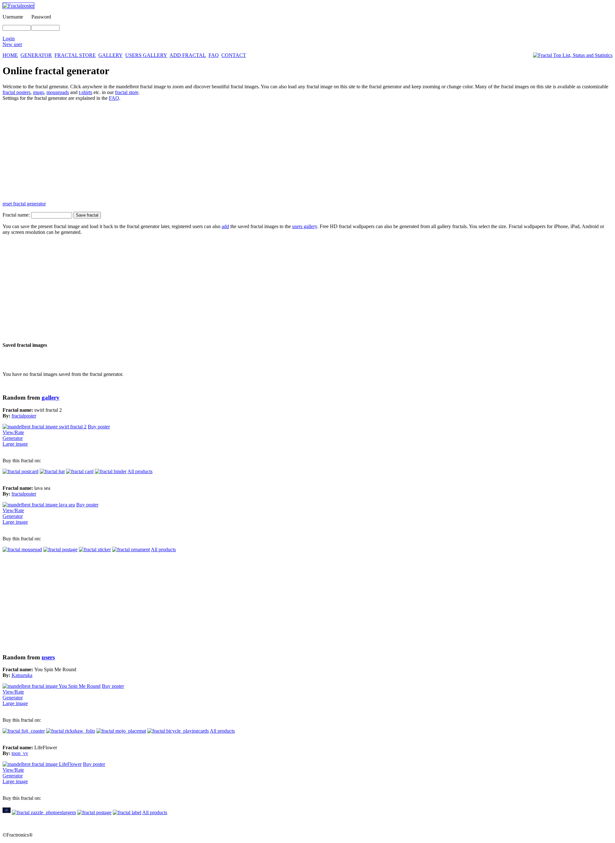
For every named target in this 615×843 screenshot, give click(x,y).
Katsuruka (22, 675)
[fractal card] (80, 471)
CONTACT (233, 55)
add (225, 226)
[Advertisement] (195, 151)
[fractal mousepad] (22, 549)
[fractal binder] (111, 471)
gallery (51, 397)
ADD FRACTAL (187, 55)
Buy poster (99, 426)
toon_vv (20, 753)
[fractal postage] (60, 549)
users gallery (304, 226)
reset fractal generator (24, 203)
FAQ (214, 55)
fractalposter (24, 415)
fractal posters (16, 92)
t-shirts (85, 92)
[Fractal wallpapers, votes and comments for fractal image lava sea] (39, 504)
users (48, 657)
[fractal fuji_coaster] (24, 731)
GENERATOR (36, 55)
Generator (13, 438)
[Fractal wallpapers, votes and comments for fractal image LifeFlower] (42, 764)
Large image (15, 444)
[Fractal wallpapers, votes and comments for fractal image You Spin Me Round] (52, 686)
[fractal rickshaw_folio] (70, 731)
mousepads (57, 92)
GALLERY (110, 55)
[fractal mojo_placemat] (121, 731)
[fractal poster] (7, 812)
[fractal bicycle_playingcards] (178, 731)
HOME (10, 55)
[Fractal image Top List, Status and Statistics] (572, 55)
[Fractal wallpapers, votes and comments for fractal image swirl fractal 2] (44, 426)
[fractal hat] (52, 471)
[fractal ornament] (131, 549)
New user (12, 44)
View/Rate (13, 432)
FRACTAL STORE (75, 55)
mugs (38, 92)
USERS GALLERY (146, 55)
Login (9, 38)
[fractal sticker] (95, 549)
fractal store (126, 92)
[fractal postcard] (20, 471)
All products (139, 471)
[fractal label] (127, 812)
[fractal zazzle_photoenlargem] (44, 812)
